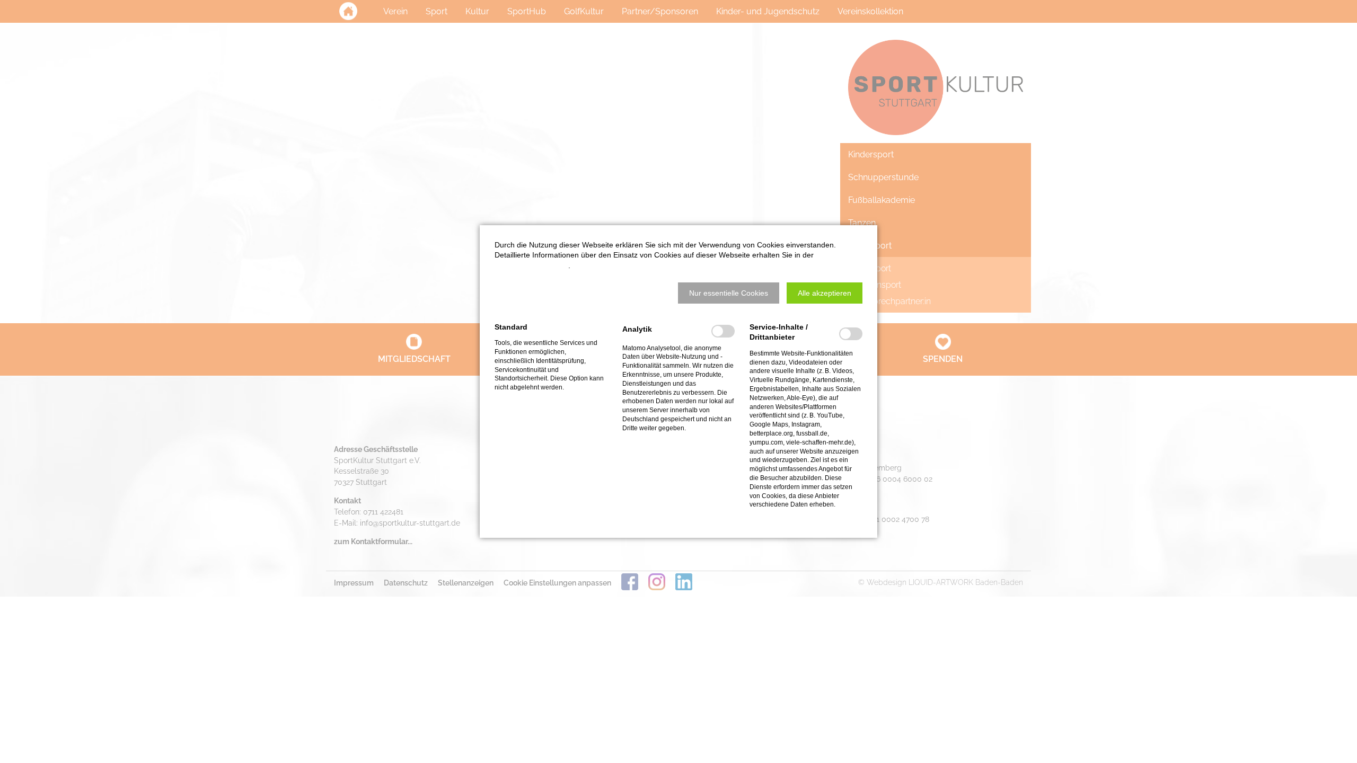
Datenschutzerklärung (531, 265)
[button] (728, 293)
